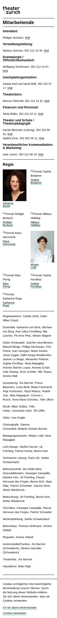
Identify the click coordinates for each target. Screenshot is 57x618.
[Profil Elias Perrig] (14, 280)
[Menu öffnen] (53, 9)
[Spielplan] (46, 9)
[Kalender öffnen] (47, 9)
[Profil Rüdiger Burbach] (14, 219)
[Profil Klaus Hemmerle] (14, 250)
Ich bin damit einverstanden (20, 607)
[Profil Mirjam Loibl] (42, 250)
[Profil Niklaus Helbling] (42, 219)
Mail (27, 37)
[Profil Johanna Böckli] (14, 188)
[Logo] (11, 10)
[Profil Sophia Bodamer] (42, 188)
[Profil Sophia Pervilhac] (42, 282)
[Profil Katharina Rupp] (14, 299)
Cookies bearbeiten (14, 613)
